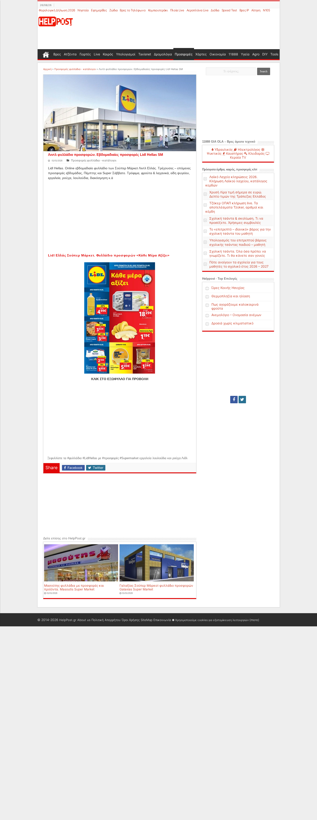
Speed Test (229, 10)
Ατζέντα (70, 54)
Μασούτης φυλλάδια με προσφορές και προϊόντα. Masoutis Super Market (74, 587)
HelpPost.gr (67, 620)
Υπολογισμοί (125, 54)
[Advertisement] (181, 31)
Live (97, 54)
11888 (233, 54)
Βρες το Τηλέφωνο (133, 10)
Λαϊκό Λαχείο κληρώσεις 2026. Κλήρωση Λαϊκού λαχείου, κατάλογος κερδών (236, 181)
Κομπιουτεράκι (158, 10)
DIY (265, 54)
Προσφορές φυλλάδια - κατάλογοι (75, 69)
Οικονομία (218, 54)
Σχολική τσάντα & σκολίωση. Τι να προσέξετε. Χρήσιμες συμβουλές (236, 220)
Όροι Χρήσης (131, 620)
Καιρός (108, 54)
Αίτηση (256, 10)
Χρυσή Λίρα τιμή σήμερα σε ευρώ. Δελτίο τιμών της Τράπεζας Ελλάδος (237, 194)
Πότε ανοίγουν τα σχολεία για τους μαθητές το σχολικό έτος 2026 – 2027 (238, 264)
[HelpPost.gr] (55, 21)
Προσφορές (184, 54)
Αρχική (47, 69)
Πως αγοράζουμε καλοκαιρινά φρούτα (235, 306)
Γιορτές (85, 54)
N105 (266, 10)
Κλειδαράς (256, 153)
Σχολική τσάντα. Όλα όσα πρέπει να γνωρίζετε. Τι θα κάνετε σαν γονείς (237, 253)
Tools (274, 54)
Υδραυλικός (223, 149)
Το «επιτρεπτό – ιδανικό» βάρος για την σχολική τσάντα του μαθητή (240, 231)
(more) (254, 620)
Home (46, 54)
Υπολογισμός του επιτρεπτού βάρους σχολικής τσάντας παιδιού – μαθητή (238, 242)
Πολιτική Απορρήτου (106, 620)
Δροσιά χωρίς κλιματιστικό (232, 323)
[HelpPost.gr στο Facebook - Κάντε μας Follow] (234, 399)
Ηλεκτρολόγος (248, 149)
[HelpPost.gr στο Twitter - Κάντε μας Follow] (242, 399)
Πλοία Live (177, 10)
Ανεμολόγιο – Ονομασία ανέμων (236, 315)
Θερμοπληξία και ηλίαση (230, 296)
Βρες (57, 54)
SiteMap (146, 620)
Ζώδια (113, 10)
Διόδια (215, 10)
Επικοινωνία (162, 620)
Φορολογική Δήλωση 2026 (57, 10)
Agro (255, 54)
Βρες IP (244, 10)
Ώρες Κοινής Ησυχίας (228, 288)
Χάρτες (201, 54)
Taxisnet (144, 54)
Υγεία (245, 54)
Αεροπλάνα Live (198, 10)
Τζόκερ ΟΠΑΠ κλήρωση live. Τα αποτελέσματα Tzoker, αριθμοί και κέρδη (234, 207)
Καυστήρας (234, 153)
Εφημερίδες (99, 10)
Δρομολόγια (163, 54)
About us (84, 620)
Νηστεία (83, 10)
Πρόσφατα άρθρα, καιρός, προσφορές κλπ (229, 169)
